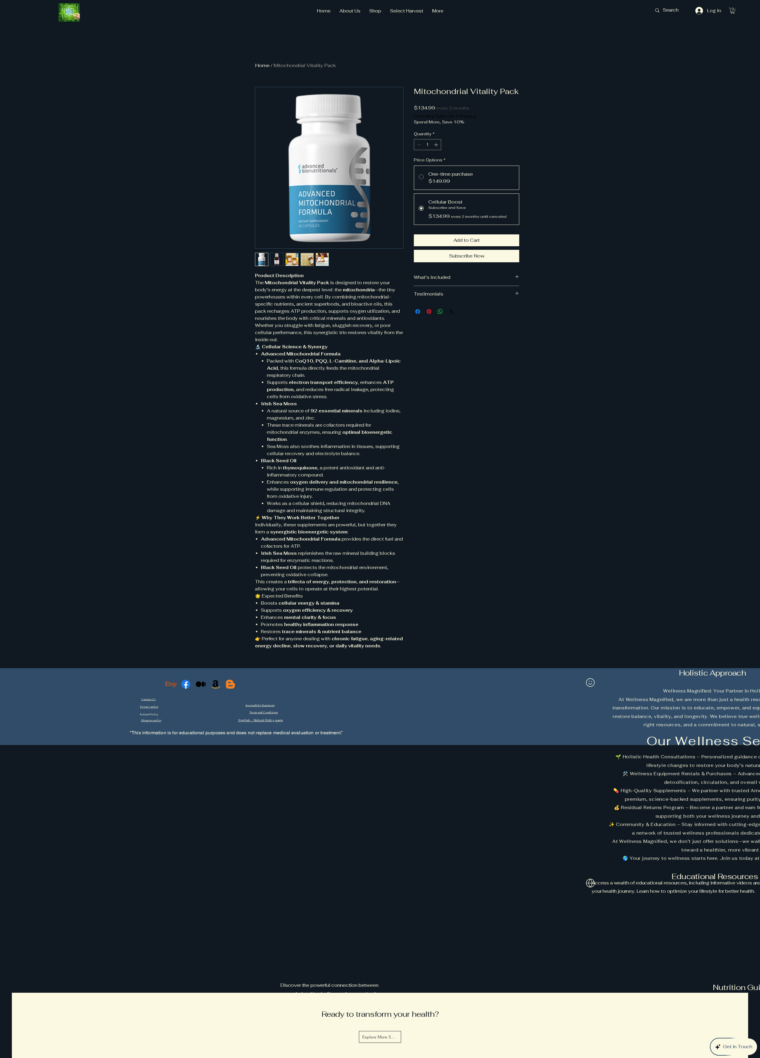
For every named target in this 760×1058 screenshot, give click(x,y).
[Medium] (201, 684)
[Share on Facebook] (417, 311)
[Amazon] (215, 684)
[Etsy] (171, 684)
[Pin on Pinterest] (429, 311)
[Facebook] (186, 684)
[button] (732, 11)
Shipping (467, 116)
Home (262, 65)
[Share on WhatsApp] (440, 311)
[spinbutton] (427, 144)
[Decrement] (418, 144)
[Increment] (436, 144)
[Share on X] (451, 311)
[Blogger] (230, 684)
